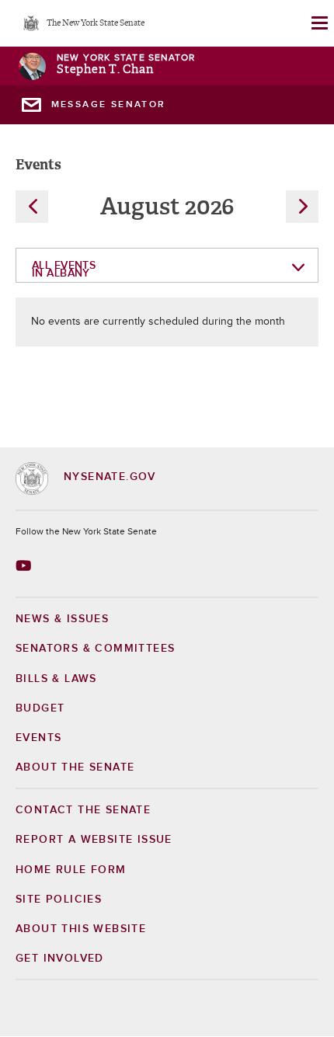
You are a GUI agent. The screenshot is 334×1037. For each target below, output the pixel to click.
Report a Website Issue (94, 839)
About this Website (81, 929)
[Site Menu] (318, 23)
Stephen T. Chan (105, 69)
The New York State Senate (95, 23)
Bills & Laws (56, 678)
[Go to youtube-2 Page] (25, 565)
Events (38, 738)
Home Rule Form (71, 870)
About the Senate (75, 767)
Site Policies (59, 899)
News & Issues (62, 619)
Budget (40, 708)
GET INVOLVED (60, 958)
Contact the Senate (83, 810)
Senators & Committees (95, 648)
